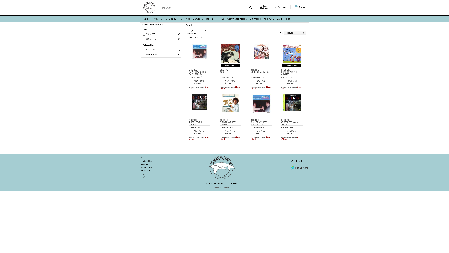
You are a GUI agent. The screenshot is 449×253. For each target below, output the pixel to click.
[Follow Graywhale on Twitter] (292, 160)
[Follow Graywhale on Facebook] (296, 160)
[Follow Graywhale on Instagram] (300, 160)
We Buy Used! (146, 167)
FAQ (142, 174)
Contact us (145, 158)
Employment (145, 177)
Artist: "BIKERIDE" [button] (195, 38)
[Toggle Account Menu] (287, 7)
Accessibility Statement (222, 187)
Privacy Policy (146, 170)
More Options (230, 66)
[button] (161, 29)
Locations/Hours (147, 161)
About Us (144, 164)
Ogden (205, 31)
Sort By (280, 33)
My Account (280, 7)
